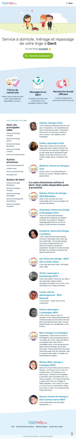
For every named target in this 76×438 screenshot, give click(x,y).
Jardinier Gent (11, 168)
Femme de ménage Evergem (13, 134)
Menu (71, 3)
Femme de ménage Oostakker (13, 205)
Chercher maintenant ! (40, 56)
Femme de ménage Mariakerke (13, 184)
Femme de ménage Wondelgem (13, 195)
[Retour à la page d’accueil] (9, 3)
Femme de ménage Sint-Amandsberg (15, 200)
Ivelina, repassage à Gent (51, 143)
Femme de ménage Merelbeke (13, 145)
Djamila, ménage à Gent (51, 123)
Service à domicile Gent (14, 171)
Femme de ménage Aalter (15, 154)
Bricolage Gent (11, 175)
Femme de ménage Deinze (13, 140)
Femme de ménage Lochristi (13, 150)
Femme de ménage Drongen (13, 189)
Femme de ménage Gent (15, 165)
